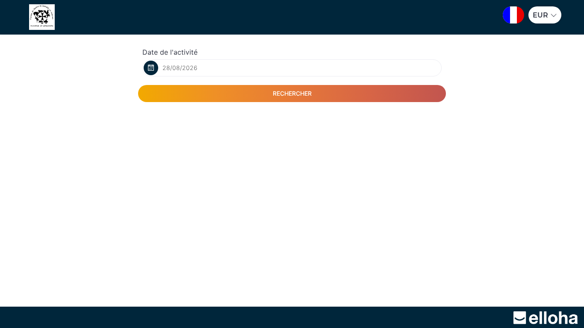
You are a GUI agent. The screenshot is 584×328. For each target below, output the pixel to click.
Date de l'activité (170, 52)
